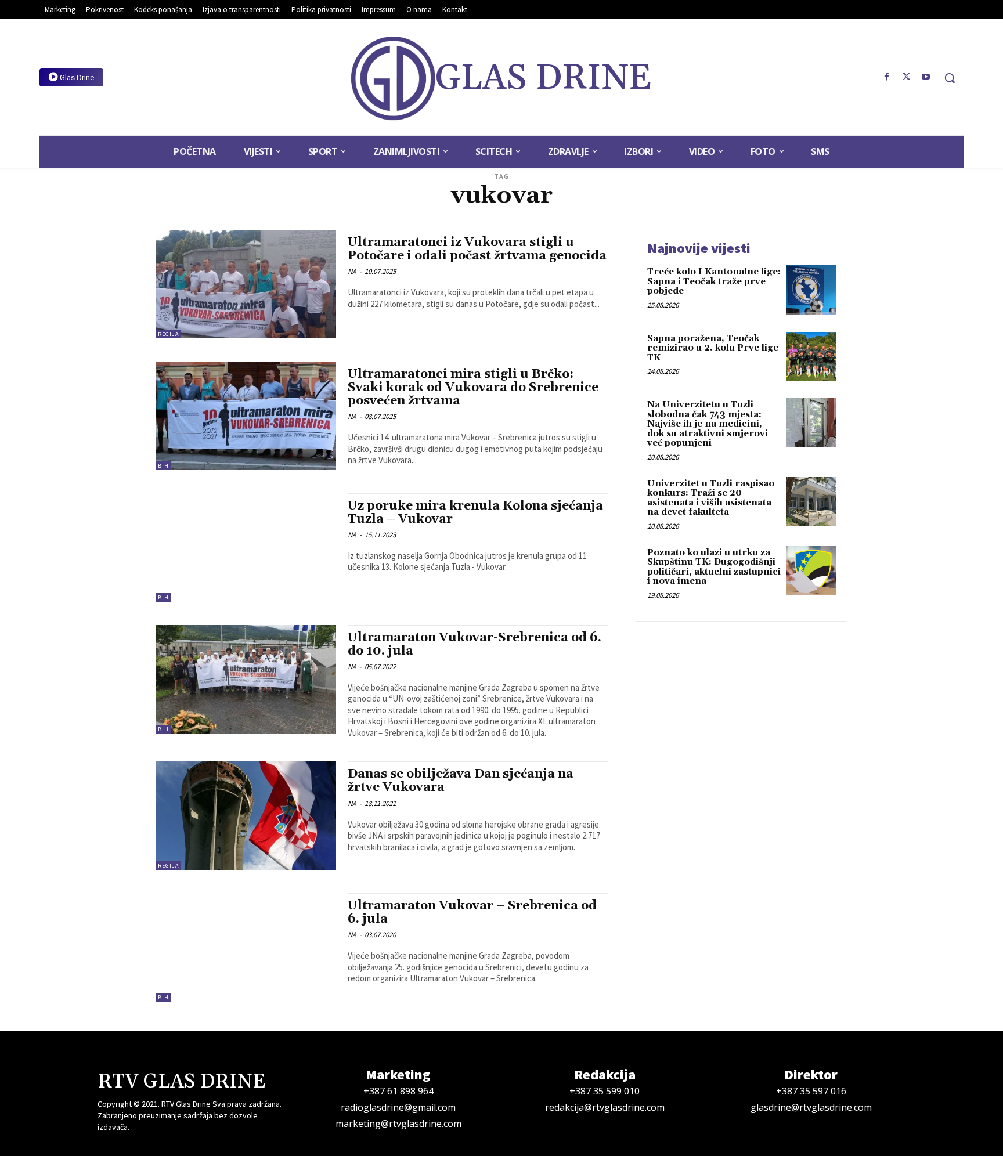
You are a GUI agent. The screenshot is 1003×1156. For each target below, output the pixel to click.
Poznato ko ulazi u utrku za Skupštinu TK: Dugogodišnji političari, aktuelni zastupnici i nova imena (714, 567)
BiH (163, 465)
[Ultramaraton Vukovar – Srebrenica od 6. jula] (246, 947)
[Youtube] (926, 77)
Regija (168, 334)
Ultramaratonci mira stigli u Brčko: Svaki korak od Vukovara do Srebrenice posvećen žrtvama (473, 388)
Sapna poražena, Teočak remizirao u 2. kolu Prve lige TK (712, 348)
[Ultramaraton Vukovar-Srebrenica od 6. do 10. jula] (246, 679)
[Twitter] (906, 77)
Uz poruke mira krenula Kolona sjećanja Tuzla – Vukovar (475, 512)
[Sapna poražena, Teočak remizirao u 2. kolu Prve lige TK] (811, 356)
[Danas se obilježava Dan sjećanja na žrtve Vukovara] (246, 815)
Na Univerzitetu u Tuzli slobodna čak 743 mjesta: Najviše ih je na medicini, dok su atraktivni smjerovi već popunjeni (707, 424)
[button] (950, 78)
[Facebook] (887, 77)
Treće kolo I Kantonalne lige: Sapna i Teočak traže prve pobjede (714, 281)
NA (352, 271)
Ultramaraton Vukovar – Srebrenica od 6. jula (472, 912)
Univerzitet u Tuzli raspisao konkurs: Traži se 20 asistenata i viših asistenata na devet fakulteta (710, 498)
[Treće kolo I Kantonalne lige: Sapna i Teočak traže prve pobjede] (811, 290)
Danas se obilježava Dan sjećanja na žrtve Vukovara (460, 781)
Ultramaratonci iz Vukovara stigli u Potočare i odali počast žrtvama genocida (477, 249)
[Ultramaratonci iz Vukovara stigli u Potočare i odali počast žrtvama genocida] (246, 284)
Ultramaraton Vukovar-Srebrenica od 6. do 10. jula (474, 644)
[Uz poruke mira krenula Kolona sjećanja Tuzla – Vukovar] (246, 547)
